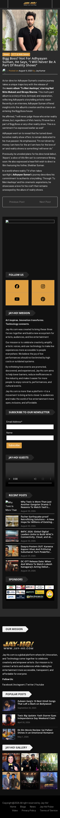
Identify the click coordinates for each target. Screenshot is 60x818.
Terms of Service (49, 810)
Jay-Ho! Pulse (47, 806)
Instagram (19, 684)
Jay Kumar (40, 71)
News (6, 54)
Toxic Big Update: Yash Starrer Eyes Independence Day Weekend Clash (37, 717)
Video (15, 810)
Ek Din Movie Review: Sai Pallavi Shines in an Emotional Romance (35, 731)
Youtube (39, 684)
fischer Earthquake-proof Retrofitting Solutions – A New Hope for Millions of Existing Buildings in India (37, 520)
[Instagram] (43, 286)
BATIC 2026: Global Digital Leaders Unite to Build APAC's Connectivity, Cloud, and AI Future (37, 535)
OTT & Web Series (20, 54)
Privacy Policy (29, 810)
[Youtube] (17, 299)
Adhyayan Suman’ (21, 174)
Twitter (30, 684)
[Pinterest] (43, 299)
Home (13, 806)
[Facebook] (17, 286)
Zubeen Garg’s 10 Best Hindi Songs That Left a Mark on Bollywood (37, 702)
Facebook (7, 684)
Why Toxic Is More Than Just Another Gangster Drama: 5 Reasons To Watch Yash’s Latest (36, 505)
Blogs (23, 806)
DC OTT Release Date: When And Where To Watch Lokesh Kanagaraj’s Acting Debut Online (36, 565)
